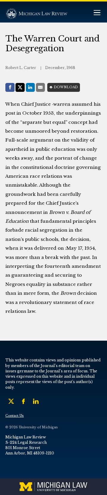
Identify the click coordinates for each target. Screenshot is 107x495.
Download (66, 87)
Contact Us (14, 416)
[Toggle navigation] (96, 13)
